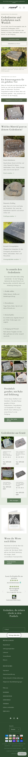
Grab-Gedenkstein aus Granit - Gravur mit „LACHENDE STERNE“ (20, 484)
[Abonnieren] (23, 630)
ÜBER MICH (6, 711)
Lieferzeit (5, 652)
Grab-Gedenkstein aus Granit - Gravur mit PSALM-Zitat (7, 483)
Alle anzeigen (14, 500)
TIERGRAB (6, 704)
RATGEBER (6, 692)
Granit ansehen (7, 173)
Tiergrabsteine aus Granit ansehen (14, 100)
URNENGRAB (6, 700)
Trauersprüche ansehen (11, 562)
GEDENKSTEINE (7, 696)
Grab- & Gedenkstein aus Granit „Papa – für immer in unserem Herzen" (20, 453)
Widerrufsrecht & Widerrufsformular (13, 678)
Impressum (6, 670)
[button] (3, 8)
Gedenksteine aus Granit (14, 43)
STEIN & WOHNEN (8, 707)
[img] (14, 580)
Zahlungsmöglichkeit (8, 649)
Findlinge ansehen (8, 216)
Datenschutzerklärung (9, 674)
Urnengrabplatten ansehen (11, 259)
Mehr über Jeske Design (12, 420)
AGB (24, 748)
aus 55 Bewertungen (13, 582)
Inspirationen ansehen (14, 39)
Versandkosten (7, 656)
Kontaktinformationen (15, 751)
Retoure (5, 660)
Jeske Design (12, 743)
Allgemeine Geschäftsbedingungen (12, 682)
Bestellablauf (6, 645)
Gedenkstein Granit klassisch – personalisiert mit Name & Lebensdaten (7, 453)
